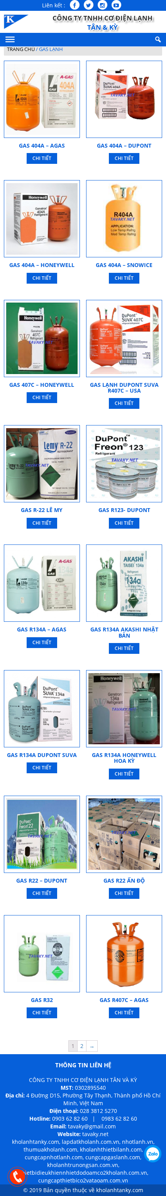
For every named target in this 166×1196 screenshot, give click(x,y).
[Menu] (10, 39)
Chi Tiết (41, 158)
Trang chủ (21, 49)
